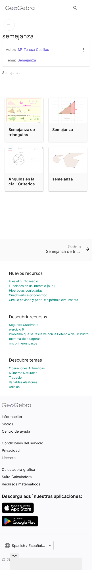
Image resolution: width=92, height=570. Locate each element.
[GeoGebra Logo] (20, 8)
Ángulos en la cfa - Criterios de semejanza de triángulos (21, 186)
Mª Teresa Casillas (33, 49)
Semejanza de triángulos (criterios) (21, 134)
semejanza (62, 179)
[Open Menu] (84, 8)
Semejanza (62, 129)
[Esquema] (9, 25)
